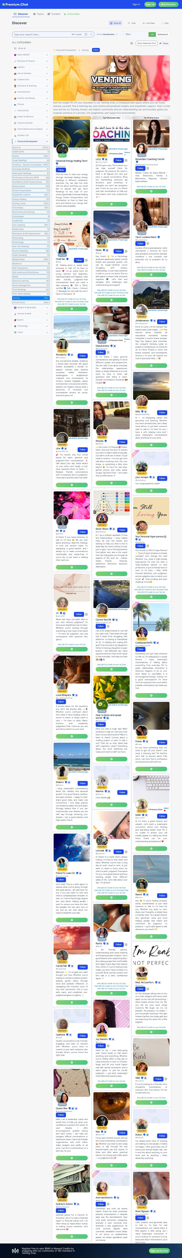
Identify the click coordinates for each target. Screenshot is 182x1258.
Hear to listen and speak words (108, 716)
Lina (58, 448)
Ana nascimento (104, 1197)
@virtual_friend (62, 876)
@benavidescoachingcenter (146, 165)
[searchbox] (138, 34)
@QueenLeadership (64, 1111)
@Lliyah (59, 1037)
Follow (96, 50)
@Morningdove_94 (103, 622)
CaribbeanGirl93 (144, 642)
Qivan (99, 250)
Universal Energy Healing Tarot (71, 161)
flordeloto (61, 354)
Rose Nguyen (142, 1211)
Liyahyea (61, 1034)
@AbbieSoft (140, 542)
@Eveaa (138, 744)
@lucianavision (141, 240)
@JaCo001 (60, 616)
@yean (58, 262)
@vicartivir (139, 1081)
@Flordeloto (61, 357)
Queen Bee (62, 1108)
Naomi (138, 894)
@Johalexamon (141, 323)
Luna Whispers (64, 695)
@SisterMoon (101, 532)
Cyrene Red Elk (104, 619)
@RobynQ (139, 1137)
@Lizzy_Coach (101, 162)
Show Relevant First (146, 43)
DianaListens (103, 346)
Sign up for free (159, 1250)
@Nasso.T (100, 794)
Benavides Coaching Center (150, 159)
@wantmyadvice (62, 1207)
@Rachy (99, 946)
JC (57, 613)
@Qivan (99, 253)
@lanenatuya (140, 480)
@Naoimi (139, 897)
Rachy (99, 943)
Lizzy (98, 159)
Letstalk (100, 850)
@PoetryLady (101, 721)
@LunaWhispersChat (64, 698)
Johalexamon (142, 320)
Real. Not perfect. (145, 982)
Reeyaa (100, 441)
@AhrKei (59, 534)
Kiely (138, 411)
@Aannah (99, 1200)
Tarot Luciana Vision (146, 237)
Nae (98, 1131)
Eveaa (138, 741)
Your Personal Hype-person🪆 (151, 536)
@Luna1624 (140, 818)
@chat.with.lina (62, 451)
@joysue (99, 1042)
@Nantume (100, 853)
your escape (142, 477)
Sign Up (150, 4)
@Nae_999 (100, 1134)
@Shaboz (59, 785)
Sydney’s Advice (64, 1204)
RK (57, 531)
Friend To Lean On (66, 873)
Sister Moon (102, 529)
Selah (138, 815)
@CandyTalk (61, 969)
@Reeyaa (99, 444)
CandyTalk (61, 966)
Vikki (137, 1078)
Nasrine (100, 791)
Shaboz (60, 782)
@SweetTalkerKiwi (142, 414)
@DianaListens (101, 349)
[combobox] (134, 34)
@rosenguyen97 (141, 1214)
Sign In (136, 4)
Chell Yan (61, 259)
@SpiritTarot (61, 166)
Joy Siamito (102, 1039)
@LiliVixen (139, 985)
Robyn (139, 1134)
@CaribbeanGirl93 (142, 646)
